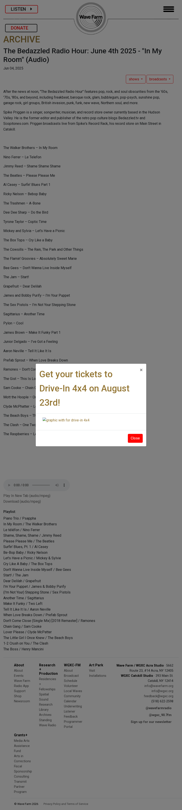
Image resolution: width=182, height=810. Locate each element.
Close (135, 438)
